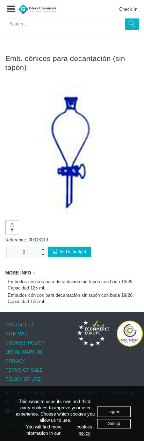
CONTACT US (20, 324)
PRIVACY (16, 361)
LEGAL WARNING (24, 352)
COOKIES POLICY (25, 343)
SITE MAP (17, 333)
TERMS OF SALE (24, 370)
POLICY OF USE (23, 379)
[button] (11, 9)
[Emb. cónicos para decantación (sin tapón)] (12, 227)
